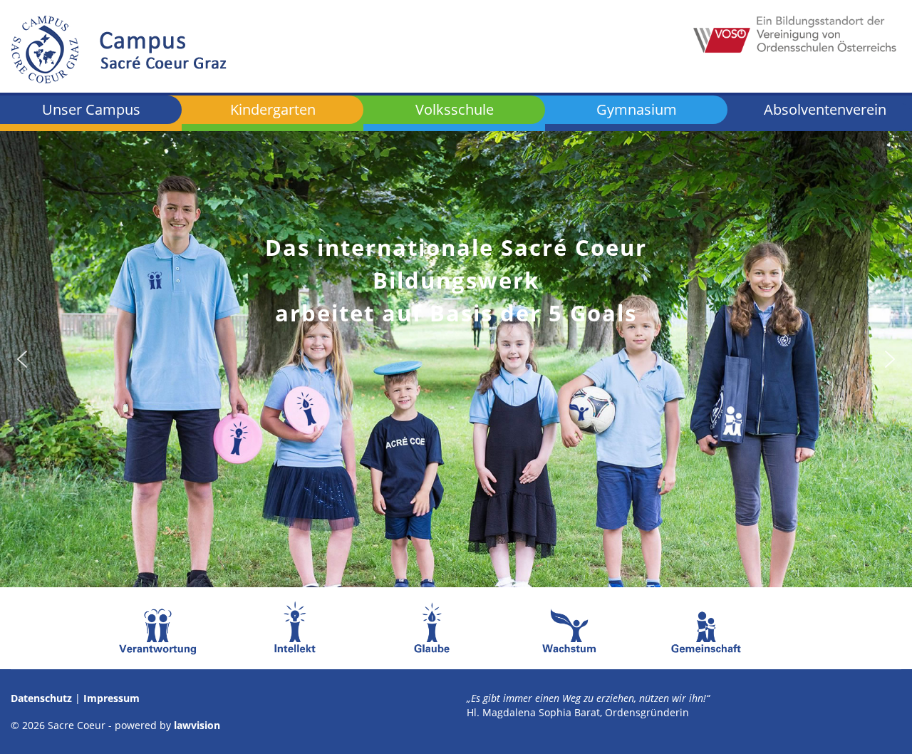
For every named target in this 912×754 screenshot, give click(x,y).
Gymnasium (636, 109)
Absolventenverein (825, 111)
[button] (22, 359)
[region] (456, 359)
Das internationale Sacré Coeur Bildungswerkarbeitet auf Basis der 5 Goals (456, 280)
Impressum (111, 698)
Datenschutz (41, 698)
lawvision (197, 725)
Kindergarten (273, 109)
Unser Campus (91, 109)
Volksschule (454, 109)
